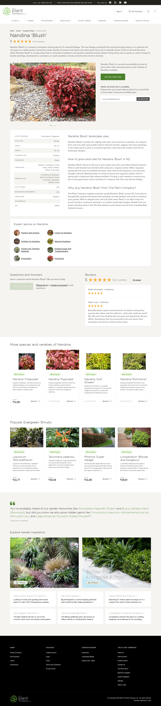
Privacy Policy (50, 668)
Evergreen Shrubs (28, 31)
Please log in (42, 284)
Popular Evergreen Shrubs (31, 422)
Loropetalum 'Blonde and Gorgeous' (134, 458)
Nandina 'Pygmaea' (61, 379)
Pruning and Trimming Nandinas (30, 249)
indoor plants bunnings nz (122, 596)
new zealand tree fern (25, 613)
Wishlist (34, 401)
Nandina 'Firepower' (26, 379)
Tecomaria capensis (61, 457)
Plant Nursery (122, 656)
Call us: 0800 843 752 (42, 3)
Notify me (144, 99)
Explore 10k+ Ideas (88, 660)
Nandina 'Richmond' (133, 379)
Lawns (30, 20)
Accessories (47, 20)
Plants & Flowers (16, 652)
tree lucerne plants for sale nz (30, 596)
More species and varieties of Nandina (40, 344)
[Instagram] (115, 2)
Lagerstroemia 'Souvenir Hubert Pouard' (62, 516)
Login (48, 656)
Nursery (102, 20)
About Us (121, 652)
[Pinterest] (120, 2)
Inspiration (85, 652)
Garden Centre (123, 660)
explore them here (112, 77)
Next (91, 95)
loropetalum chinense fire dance (126, 613)
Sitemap (120, 680)
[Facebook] (110, 2)
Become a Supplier (124, 672)
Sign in (119, 11)
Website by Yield (145, 700)
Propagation (26, 258)
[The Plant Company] (20, 699)
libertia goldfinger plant (73, 613)
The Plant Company (14, 11)
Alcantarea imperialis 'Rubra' (97, 508)
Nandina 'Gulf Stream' (93, 381)
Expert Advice (142, 20)
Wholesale (65, 20)
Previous (14, 95)
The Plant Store (123, 668)
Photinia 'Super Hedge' (94, 458)
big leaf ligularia (70, 596)
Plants (15, 20)
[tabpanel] (53, 92)
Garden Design (121, 20)
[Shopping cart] (148, 11)
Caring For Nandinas (63, 233)
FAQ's (48, 660)
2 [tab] (54, 125)
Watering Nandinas (62, 241)
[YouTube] (125, 2)
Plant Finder (84, 20)
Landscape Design (88, 656)
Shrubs (18, 31)
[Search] (155, 11)
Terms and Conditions (53, 664)
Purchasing (59, 258)
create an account (59, 284)
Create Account (51, 652)
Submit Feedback (123, 676)
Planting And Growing (30, 233)
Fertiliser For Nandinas (30, 241)
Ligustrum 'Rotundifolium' (23, 458)
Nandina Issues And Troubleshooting (63, 249)
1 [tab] (51, 125)
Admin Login (122, 684)
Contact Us (121, 664)
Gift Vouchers (14, 656)
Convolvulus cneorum (105, 512)
